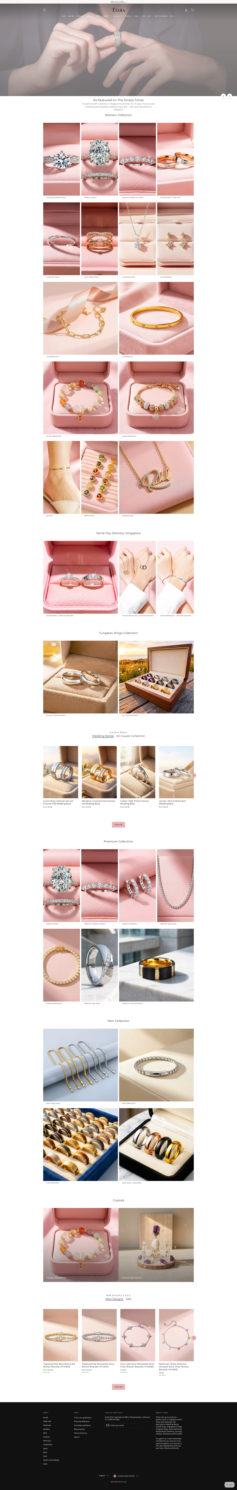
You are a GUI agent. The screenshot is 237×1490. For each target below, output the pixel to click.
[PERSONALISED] (156, 477)
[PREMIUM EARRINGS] (137, 885)
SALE (149, 16)
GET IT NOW (124, 87)
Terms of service (80, 1433)
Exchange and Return (82, 1425)
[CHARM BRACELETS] (156, 397)
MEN (97, 16)
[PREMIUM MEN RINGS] (99, 965)
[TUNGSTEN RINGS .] (80, 1144)
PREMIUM (79, 16)
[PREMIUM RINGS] (99, 159)
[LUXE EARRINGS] (175, 238)
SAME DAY (71, 16)
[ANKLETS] (61, 477)
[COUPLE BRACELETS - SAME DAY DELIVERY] (175, 577)
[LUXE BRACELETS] (80, 318)
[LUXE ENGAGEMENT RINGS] (61, 159)
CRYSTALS (116, 16)
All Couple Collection (130, 736)
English (102, 1475)
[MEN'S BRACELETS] (156, 1065)
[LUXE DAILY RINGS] (61, 238)
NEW (143, 16)
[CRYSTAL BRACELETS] (80, 397)
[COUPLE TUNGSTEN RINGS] (80, 677)
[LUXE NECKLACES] (137, 238)
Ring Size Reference (82, 1421)
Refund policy (79, 1429)
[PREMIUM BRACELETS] (61, 965)
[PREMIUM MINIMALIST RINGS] (137, 159)
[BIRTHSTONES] (99, 477)
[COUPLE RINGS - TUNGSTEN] (175, 159)
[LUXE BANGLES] (156, 318)
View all (118, 824)
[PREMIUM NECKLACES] (175, 885)
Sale (128, 1298)
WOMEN (89, 16)
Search (76, 1437)
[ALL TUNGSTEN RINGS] (156, 677)
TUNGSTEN (127, 16)
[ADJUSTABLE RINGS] (99, 238)
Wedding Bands (103, 736)
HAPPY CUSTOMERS (161, 16)
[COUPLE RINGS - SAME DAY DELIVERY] (80, 577)
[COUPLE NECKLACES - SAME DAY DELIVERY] (137, 577)
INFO (171, 16)
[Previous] (223, 96)
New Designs (114, 1298)
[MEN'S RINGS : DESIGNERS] (156, 1144)
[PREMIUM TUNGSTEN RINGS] (156, 965)
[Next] (229, 96)
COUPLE (106, 16)
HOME (64, 16)
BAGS (136, 16)
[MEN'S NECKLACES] (80, 1065)
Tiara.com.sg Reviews (82, 1417)
